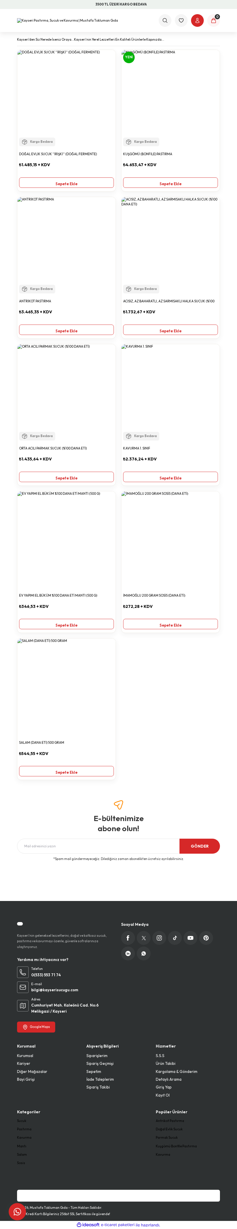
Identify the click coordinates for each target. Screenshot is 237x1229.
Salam (22, 1155)
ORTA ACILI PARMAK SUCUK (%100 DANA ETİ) (53, 448)
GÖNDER (200, 846)
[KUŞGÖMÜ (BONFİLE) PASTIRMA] (170, 99)
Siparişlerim (97, 1055)
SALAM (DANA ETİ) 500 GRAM (41, 743)
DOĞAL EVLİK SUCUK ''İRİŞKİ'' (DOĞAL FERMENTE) (58, 154)
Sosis (21, 1163)
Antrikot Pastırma (170, 1121)
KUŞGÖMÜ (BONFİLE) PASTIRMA (147, 154)
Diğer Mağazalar (32, 1071)
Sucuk (21, 1121)
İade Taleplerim (100, 1079)
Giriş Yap (164, 1087)
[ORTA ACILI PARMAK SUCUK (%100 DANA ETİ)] (66, 393)
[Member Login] (197, 20)
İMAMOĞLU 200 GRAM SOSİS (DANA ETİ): (154, 595)
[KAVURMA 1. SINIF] (170, 393)
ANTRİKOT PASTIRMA (35, 301)
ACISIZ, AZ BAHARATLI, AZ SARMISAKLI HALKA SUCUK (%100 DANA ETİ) (168, 301)
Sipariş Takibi (98, 1087)
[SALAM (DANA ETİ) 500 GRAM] (66, 687)
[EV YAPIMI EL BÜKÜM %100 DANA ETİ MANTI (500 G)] (66, 540)
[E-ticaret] (118, 1225)
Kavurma (24, 1138)
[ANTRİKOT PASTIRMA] (66, 246)
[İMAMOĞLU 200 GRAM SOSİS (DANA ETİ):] (170, 540)
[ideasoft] (88, 1225)
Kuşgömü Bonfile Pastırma (176, 1146)
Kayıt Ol (163, 1095)
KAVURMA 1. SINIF (136, 448)
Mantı (21, 1146)
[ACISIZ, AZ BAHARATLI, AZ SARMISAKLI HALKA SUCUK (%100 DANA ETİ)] (170, 246)
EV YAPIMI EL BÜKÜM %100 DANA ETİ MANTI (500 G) (58, 595)
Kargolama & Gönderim (176, 1071)
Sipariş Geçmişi (100, 1063)
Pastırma (24, 1129)
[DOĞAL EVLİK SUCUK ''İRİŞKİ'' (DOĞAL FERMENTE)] (66, 99)
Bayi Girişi (26, 1079)
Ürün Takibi (165, 1063)
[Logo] (67, 20)
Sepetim (93, 1071)
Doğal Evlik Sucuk (169, 1129)
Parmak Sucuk (167, 1138)
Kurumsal (25, 1055)
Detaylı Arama (169, 1079)
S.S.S (160, 1055)
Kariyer (23, 1063)
